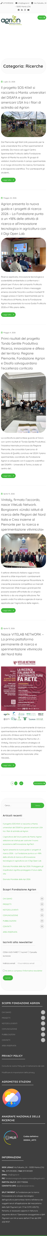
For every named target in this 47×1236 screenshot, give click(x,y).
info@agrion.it (23, 3)
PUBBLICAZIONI (9, 921)
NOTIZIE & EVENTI (10, 910)
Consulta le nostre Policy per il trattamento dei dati (23, 1066)
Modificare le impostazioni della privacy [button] (18, 1072)
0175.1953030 (8, 3)
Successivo (38, 783)
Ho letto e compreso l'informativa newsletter (23, 971)
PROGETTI (7, 904)
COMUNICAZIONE (10, 915)
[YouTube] (28, 10)
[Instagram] (25, 10)
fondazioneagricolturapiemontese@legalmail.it (25, 1178)
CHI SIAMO (7, 899)
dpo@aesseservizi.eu (25, 1186)
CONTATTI (7, 926)
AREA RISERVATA (10, 932)
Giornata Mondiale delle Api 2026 (16, 879)
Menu (41, 17)
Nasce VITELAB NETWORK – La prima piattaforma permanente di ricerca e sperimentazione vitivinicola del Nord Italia (22, 644)
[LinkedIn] (21, 10)
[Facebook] (18, 10)
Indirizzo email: (9, 963)
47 (21, 783)
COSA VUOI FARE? (11, 952)
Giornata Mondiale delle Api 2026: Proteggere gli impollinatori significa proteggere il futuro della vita (23, 870)
